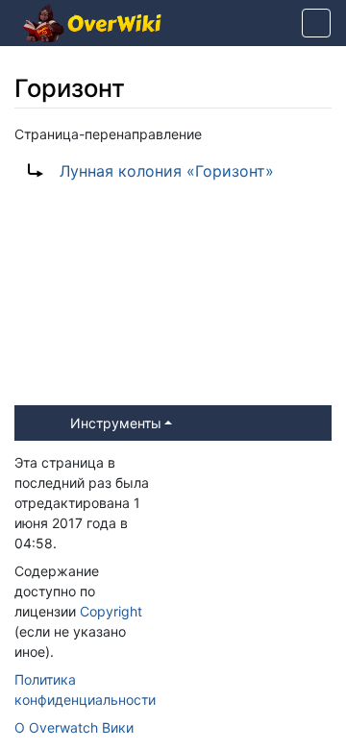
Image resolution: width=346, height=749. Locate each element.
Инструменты (115, 423)
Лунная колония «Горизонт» (167, 171)
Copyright (111, 611)
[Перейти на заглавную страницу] (92, 24)
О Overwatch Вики (74, 727)
